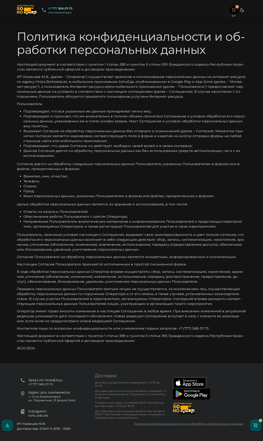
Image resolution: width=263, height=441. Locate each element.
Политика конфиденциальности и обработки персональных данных (188, 424)
